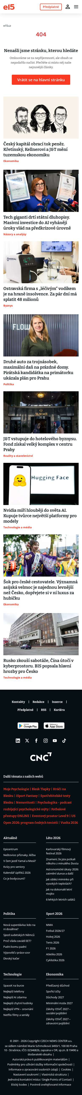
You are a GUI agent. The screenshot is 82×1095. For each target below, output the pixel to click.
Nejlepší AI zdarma (14, 997)
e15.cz (7, 25)
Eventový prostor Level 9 (50, 816)
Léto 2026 (53, 838)
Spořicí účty (53, 991)
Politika (9, 914)
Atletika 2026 (54, 954)
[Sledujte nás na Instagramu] (45, 740)
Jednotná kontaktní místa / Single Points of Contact (40, 1079)
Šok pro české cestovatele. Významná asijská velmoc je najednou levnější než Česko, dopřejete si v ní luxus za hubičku (40, 590)
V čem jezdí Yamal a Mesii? (19, 861)
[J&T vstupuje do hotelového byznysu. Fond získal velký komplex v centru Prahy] (41, 412)
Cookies (66, 1069)
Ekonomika (54, 974)
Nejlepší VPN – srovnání (18, 1009)
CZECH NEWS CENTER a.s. (56, 1041)
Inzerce (57, 702)
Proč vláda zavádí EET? (17, 941)
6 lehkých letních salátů (60, 899)
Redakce (38, 702)
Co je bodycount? (14, 878)
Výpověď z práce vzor (16, 952)
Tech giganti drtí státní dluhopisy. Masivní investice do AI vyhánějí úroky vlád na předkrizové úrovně (37, 223)
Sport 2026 (54, 914)
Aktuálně (10, 838)
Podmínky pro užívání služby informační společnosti (39, 1064)
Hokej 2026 (53, 936)
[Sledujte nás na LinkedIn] (18, 740)
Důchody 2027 (55, 997)
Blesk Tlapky (41, 789)
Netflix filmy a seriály (16, 1015)
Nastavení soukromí (25, 1074)
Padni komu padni (14, 947)
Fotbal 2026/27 (55, 931)
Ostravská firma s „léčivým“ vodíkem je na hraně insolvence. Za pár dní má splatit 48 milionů (40, 294)
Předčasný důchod (57, 985)
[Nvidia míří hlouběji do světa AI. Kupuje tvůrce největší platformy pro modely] (41, 484)
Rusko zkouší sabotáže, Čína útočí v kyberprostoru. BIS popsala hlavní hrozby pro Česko (38, 666)
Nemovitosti (25, 802)
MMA (49, 925)
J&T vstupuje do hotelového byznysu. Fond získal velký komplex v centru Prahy (40, 444)
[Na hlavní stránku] (9, 6)
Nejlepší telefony (13, 991)
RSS (43, 710)
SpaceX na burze (13, 985)
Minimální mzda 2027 (59, 1003)
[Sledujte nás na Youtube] (55, 740)
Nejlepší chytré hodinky (18, 1003)
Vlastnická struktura (54, 1074)
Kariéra (59, 710)
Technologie (12, 974)
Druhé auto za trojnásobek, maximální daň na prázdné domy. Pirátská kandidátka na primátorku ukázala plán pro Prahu (38, 370)
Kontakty (18, 702)
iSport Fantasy (27, 796)
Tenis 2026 (52, 942)
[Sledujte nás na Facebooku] (36, 740)
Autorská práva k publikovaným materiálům (39, 1059)
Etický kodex (19, 1084)
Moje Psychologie (16, 789)
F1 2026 (51, 948)
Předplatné (25, 710)
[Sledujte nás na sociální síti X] (27, 740)
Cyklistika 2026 (55, 960)
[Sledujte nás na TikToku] (64, 740)
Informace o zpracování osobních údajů (33, 1069)
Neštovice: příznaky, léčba (19, 855)
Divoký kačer (11, 958)
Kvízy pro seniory (14, 867)
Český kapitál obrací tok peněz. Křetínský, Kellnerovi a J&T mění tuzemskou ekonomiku (35, 149)
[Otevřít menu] (76, 7)
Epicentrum (10, 849)
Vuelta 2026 (69, 823)
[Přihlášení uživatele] (67, 7)
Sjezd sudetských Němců (18, 935)
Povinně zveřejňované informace (50, 1084)
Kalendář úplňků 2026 (16, 872)
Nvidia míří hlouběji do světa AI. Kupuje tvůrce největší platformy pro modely (40, 516)
